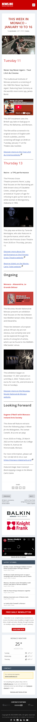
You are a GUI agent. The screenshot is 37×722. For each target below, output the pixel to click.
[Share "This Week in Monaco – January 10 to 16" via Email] (20, 488)
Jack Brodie (12, 31)
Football (13, 578)
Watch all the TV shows (18, 557)
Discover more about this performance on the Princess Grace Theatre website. (16, 254)
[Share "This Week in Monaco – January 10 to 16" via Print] (24, 488)
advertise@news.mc (11, 676)
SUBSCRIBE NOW (18, 629)
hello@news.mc (8, 684)
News (12, 570)
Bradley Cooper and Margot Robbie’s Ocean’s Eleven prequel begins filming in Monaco (18, 567)
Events (27, 31)
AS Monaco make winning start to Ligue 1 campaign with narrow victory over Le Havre (17, 575)
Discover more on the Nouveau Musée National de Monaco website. (17, 394)
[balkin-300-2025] (18, 534)
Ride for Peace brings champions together (17, 591)
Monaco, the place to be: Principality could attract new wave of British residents (17, 583)
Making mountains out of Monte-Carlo (16, 597)
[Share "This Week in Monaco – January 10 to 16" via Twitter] (16, 488)
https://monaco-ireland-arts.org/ (18, 460)
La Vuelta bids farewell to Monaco (14, 603)
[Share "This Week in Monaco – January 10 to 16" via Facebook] (13, 488)
